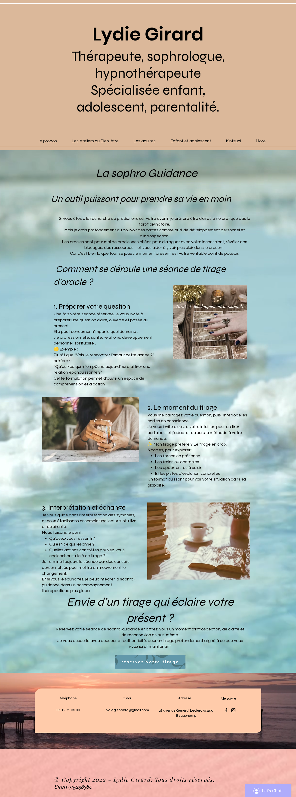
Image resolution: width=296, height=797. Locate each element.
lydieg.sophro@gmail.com (127, 710)
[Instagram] (233, 710)
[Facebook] (226, 710)
